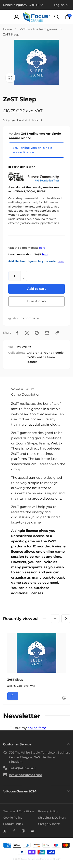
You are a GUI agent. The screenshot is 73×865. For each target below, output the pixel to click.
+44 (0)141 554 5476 (22, 768)
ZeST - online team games (41, 359)
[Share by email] (46, 332)
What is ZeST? (22, 389)
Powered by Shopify (50, 859)
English (59, 5)
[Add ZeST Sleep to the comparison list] (64, 698)
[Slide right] (65, 618)
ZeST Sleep (15, 679)
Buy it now (36, 301)
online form (37, 728)
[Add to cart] (12, 696)
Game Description (26, 394)
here (42, 247)
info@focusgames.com (25, 775)
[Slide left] (55, 618)
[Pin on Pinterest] (37, 333)
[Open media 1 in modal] (36, 62)
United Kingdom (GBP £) (21, 5)
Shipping (8, 120)
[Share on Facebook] (17, 333)
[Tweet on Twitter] (27, 333)
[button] (5, 16)
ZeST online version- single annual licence (32, 150)
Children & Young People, (45, 352)
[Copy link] (57, 333)
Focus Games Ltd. (30, 859)
